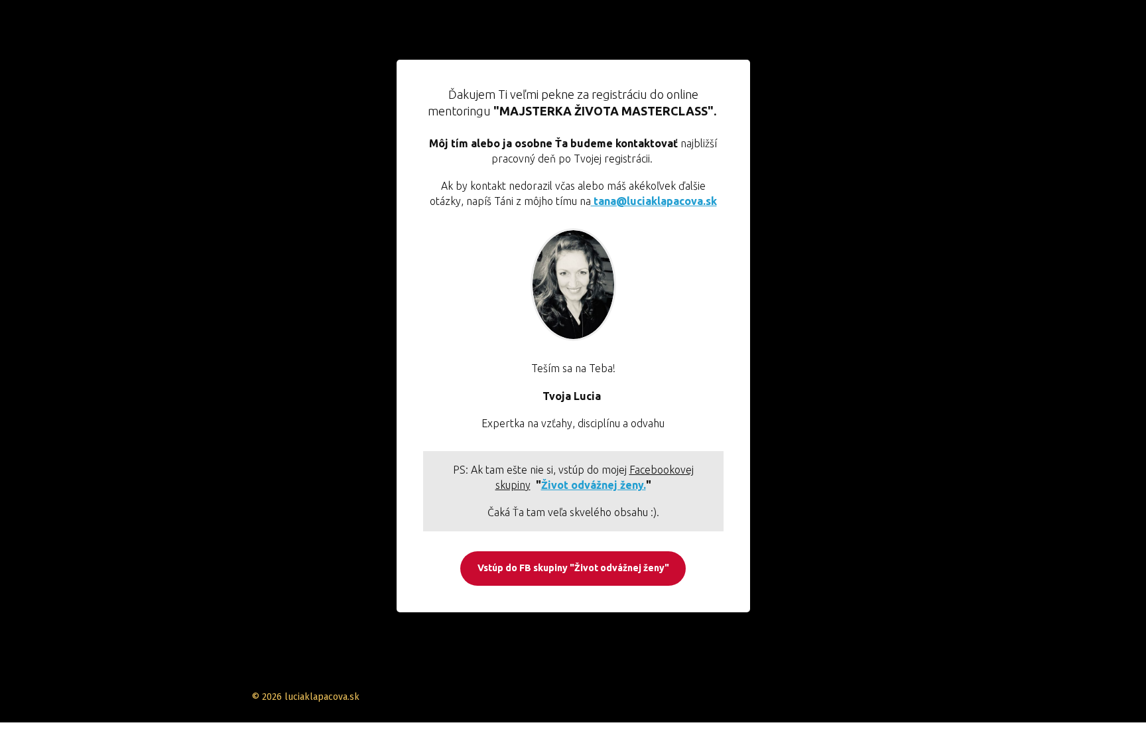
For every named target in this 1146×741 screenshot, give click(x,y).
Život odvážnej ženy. (593, 485)
